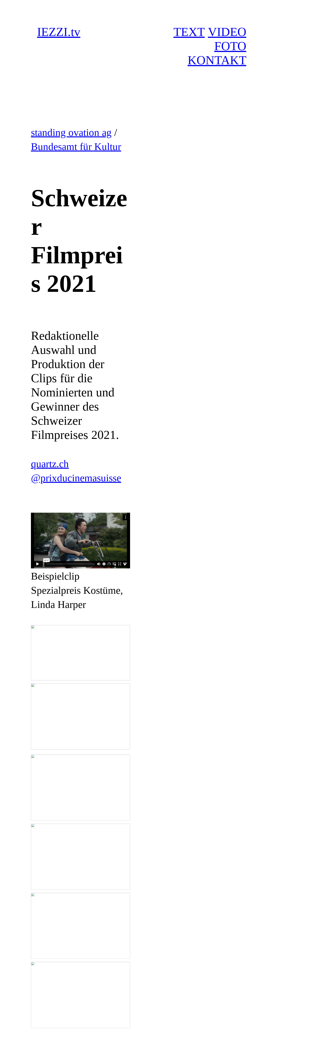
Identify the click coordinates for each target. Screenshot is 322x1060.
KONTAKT (217, 60)
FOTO (230, 46)
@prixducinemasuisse (76, 478)
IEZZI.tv (58, 32)
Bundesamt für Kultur (76, 146)
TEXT (189, 32)
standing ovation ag (71, 132)
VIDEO (227, 32)
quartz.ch (50, 463)
